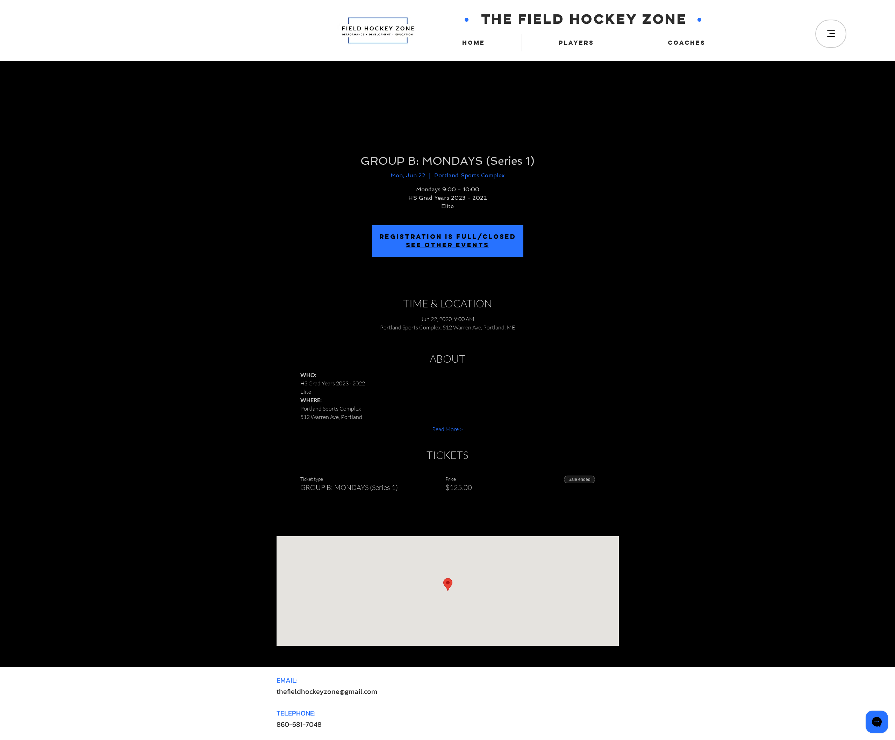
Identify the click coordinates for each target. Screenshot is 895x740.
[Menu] (830, 34)
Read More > (447, 429)
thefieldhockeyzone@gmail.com (327, 691)
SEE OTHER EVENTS (447, 245)
